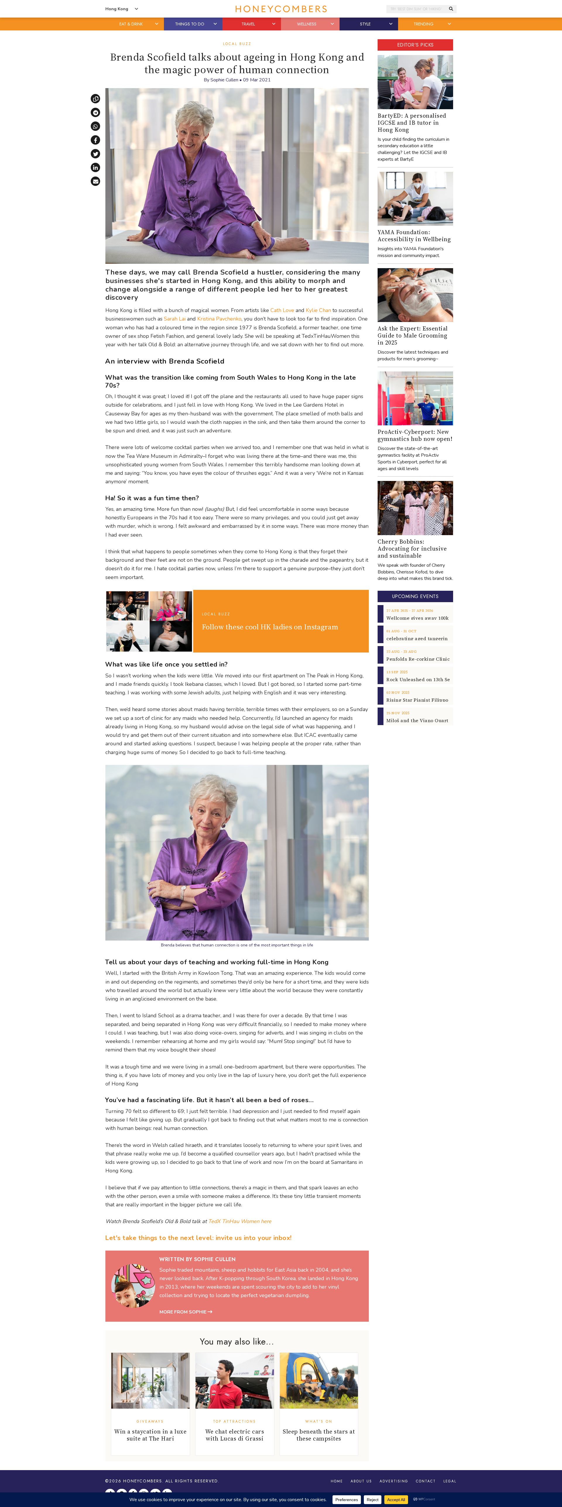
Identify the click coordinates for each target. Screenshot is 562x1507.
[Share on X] (95, 153)
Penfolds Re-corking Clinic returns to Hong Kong (444, 659)
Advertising (394, 1481)
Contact (426, 1481)
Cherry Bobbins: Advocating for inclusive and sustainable (412, 548)
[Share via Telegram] (95, 112)
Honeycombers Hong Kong (281, 9)
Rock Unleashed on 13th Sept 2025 (426, 679)
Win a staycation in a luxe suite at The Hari (150, 1435)
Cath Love (282, 310)
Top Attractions (234, 1421)
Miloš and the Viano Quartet (419, 720)
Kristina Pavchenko (219, 318)
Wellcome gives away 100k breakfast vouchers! (441, 618)
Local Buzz (237, 44)
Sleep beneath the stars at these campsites (319, 1435)
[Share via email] (95, 181)
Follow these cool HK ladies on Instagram (270, 627)
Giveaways (150, 1421)
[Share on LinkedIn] (95, 167)
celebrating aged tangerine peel (424, 638)
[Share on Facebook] (95, 140)
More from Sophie (184, 1312)
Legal (449, 1481)
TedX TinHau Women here (239, 1221)
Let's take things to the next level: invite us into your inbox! (198, 1238)
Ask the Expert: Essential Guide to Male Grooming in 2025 (413, 335)
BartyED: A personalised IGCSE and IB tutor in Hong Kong (412, 123)
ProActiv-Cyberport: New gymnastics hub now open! (415, 435)
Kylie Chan (318, 310)
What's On (319, 1421)
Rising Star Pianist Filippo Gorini (425, 700)
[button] (157, 24)
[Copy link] (95, 98)
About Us (361, 1481)
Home (337, 1481)
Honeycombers (142, 1481)
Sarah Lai (175, 318)
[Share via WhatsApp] (95, 126)
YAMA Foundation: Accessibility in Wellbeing (414, 235)
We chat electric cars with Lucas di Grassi (234, 1435)
